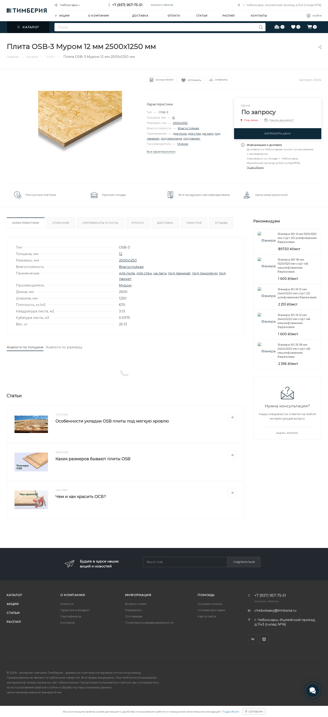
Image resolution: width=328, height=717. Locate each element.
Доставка (165, 222)
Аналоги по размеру (64, 347)
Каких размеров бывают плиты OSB (93, 458)
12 (173, 117)
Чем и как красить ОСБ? (81, 496)
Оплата (137, 222)
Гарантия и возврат (75, 610)
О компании (72, 595)
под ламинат (179, 273)
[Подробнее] (232, 417)
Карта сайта (207, 616)
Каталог (15, 595)
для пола (180, 133)
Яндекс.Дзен (264, 639)
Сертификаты (70, 616)
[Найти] (261, 27)
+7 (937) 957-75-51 (127, 5)
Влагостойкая (188, 128)
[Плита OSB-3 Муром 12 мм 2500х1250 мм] (80, 133)
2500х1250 (180, 123)
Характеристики (25, 222)
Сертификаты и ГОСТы (100, 222)
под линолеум (171, 138)
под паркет (191, 138)
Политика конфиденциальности (149, 622)
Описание (60, 222)
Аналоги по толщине (25, 347)
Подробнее (230, 711)
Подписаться (244, 562)
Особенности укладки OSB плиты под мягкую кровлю (112, 421)
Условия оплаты (210, 604)
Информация (138, 595)
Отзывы (221, 222)
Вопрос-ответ (136, 604)
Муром (182, 144)
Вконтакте (252, 639)
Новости (67, 604)
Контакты (67, 622)
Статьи (13, 613)
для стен (194, 133)
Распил (14, 621)
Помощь (206, 595)
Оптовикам (133, 616)
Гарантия (194, 222)
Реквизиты (133, 610)
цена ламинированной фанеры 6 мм (34, 692)
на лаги (207, 133)
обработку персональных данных (86, 687)
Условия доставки (211, 610)
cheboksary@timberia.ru (275, 610)
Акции (13, 604)
